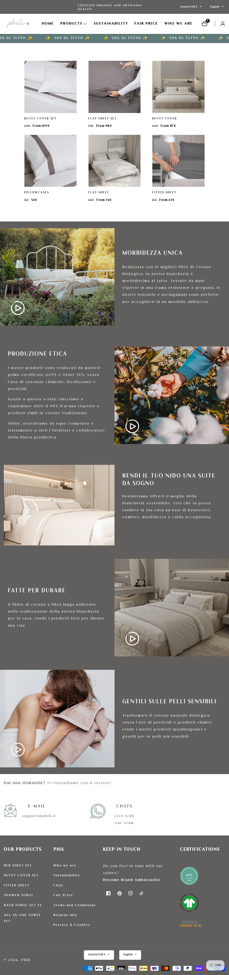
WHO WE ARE (178, 24)
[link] (202, 899)
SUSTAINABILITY (111, 24)
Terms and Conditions (74, 905)
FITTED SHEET (17, 885)
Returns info (65, 915)
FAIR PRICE (146, 24)
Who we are (64, 865)
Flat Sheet (98, 192)
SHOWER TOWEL (19, 895)
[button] (71, 24)
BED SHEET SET (18, 865)
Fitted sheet (164, 192)
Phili (25, 960)
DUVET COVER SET (21, 875)
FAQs (58, 885)
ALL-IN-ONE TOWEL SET (22, 918)
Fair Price (63, 895)
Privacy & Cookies (71, 925)
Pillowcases (36, 192)
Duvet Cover (164, 118)
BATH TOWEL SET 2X (23, 905)
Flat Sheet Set (102, 118)
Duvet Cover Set (40, 118)
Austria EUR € (189, 7)
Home (48, 24)
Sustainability (66, 875)
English (215, 7)
